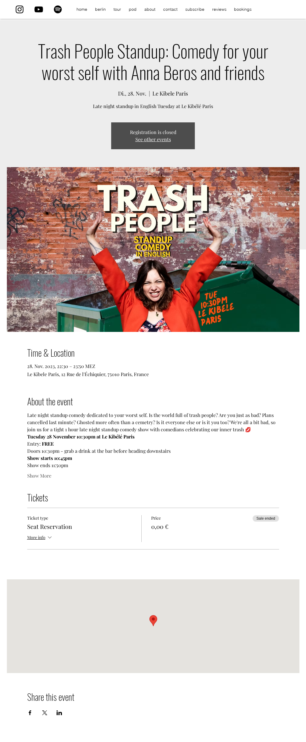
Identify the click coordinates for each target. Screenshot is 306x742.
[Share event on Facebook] (30, 712)
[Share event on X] (45, 712)
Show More (39, 475)
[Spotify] (58, 9)
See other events (153, 139)
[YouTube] (38, 9)
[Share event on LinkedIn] (59, 712)
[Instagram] (19, 9)
